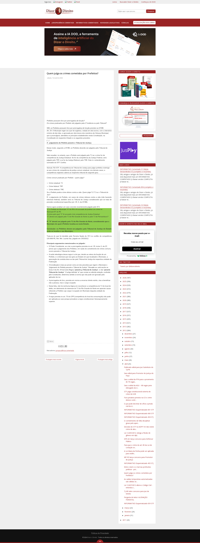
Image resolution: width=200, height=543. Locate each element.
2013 (125, 326)
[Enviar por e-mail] (59, 346)
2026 (125, 278)
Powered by (131, 256)
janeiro (127, 515)
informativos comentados (87, 23)
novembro (129, 337)
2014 (125, 323)
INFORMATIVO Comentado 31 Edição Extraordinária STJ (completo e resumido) (135, 170)
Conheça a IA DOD (148, 2)
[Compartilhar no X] (64, 346)
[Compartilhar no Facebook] (66, 346)
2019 (125, 304)
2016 (125, 315)
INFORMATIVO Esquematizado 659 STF (139, 503)
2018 (125, 308)
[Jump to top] (100, 541)
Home (47, 23)
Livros (114, 2)
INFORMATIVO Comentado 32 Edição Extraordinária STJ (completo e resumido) (135, 206)
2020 (125, 300)
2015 (125, 319)
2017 (125, 311)
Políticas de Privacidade (100, 533)
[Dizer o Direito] (58, 14)
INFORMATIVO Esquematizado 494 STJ (138, 417)
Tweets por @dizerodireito (130, 266)
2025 (125, 281)
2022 (125, 293)
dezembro (129, 334)
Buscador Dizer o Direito (129, 2)
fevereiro (128, 512)
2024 (125, 285)
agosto (127, 349)
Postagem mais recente (53, 359)
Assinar (137, 249)
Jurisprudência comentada (65, 351)
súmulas (125, 23)
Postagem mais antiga (105, 359)
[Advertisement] (86, 61)
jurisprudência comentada (63, 23)
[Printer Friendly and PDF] (50, 342)
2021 (125, 296)
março (127, 508)
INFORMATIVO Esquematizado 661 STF (139, 410)
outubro (128, 341)
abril (126, 364)
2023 (125, 289)
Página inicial (79, 359)
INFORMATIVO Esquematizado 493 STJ (138, 463)
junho (127, 356)
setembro (128, 345)
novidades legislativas (110, 23)
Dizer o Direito (92, 537)
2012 (125, 330)
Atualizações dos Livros (144, 23)
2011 (125, 520)
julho (127, 352)
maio (127, 360)
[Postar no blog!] (61, 346)
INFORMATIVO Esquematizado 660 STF (139, 413)
